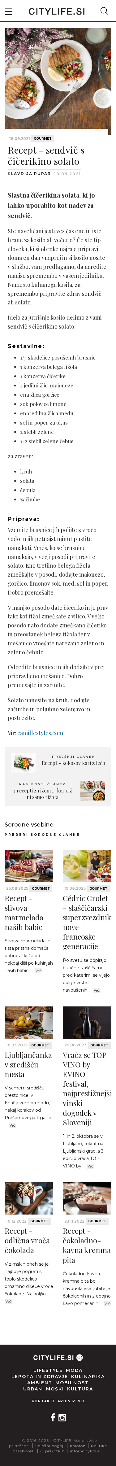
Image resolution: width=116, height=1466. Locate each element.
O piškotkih (52, 1451)
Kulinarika (88, 1376)
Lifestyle (48, 1370)
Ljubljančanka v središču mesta (28, 1064)
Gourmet (43, 139)
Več (38, 971)
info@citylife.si (85, 1451)
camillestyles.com (40, 733)
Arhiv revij (71, 1401)
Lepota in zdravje (39, 1376)
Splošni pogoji (50, 1445)
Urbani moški (43, 1389)
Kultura (80, 1389)
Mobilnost (72, 1382)
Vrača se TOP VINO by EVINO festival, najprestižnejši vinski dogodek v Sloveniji (87, 1088)
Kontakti (43, 1401)
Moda (74, 1370)
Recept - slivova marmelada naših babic (24, 912)
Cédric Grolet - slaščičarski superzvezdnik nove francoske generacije (87, 922)
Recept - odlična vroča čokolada (27, 1240)
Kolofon (78, 1445)
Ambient (39, 1382)
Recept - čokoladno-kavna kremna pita (87, 1245)
